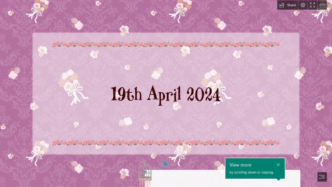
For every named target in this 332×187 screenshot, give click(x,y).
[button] (287, 5)
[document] (166, 93)
